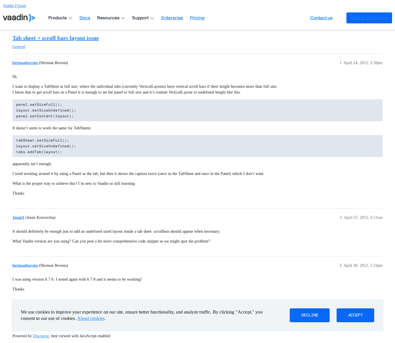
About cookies (90, 318)
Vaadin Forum (14, 5)
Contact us (321, 18)
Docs (85, 18)
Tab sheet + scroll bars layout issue (55, 38)
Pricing (197, 18)
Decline (309, 315)
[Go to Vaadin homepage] (19, 17)
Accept (355, 315)
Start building (369, 18)
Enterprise (172, 18)
